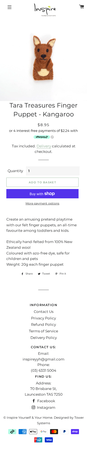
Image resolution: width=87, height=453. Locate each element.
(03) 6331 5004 (43, 370)
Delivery (44, 146)
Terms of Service (43, 331)
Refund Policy (43, 324)
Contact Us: (43, 347)
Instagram (45, 407)
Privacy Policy (43, 318)
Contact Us (43, 311)
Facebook (45, 401)
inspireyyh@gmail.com (43, 359)
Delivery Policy (43, 338)
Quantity (15, 171)
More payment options (42, 203)
